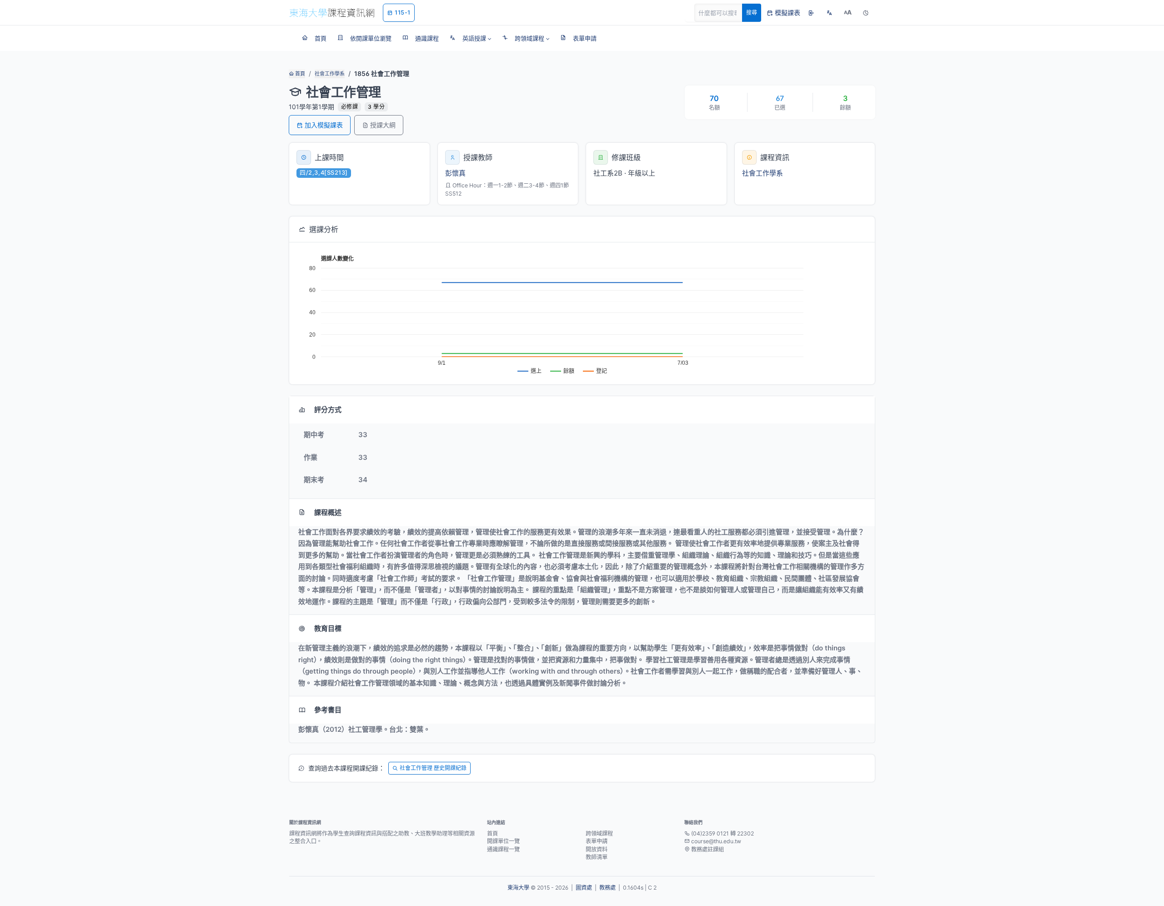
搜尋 (751, 12)
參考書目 (327, 709)
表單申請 (596, 841)
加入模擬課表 (324, 125)
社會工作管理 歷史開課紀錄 (433, 768)
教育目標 (327, 628)
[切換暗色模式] (866, 13)
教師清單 (596, 857)
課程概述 (327, 512)
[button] (470, 38)
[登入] (811, 13)
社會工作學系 (330, 73)
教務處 (607, 887)
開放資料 (596, 849)
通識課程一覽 (503, 849)
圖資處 (584, 887)
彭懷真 (455, 173)
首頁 (299, 73)
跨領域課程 (599, 833)
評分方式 (327, 409)
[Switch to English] (829, 13)
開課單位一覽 (503, 841)
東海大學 (518, 887)
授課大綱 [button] (383, 125)
